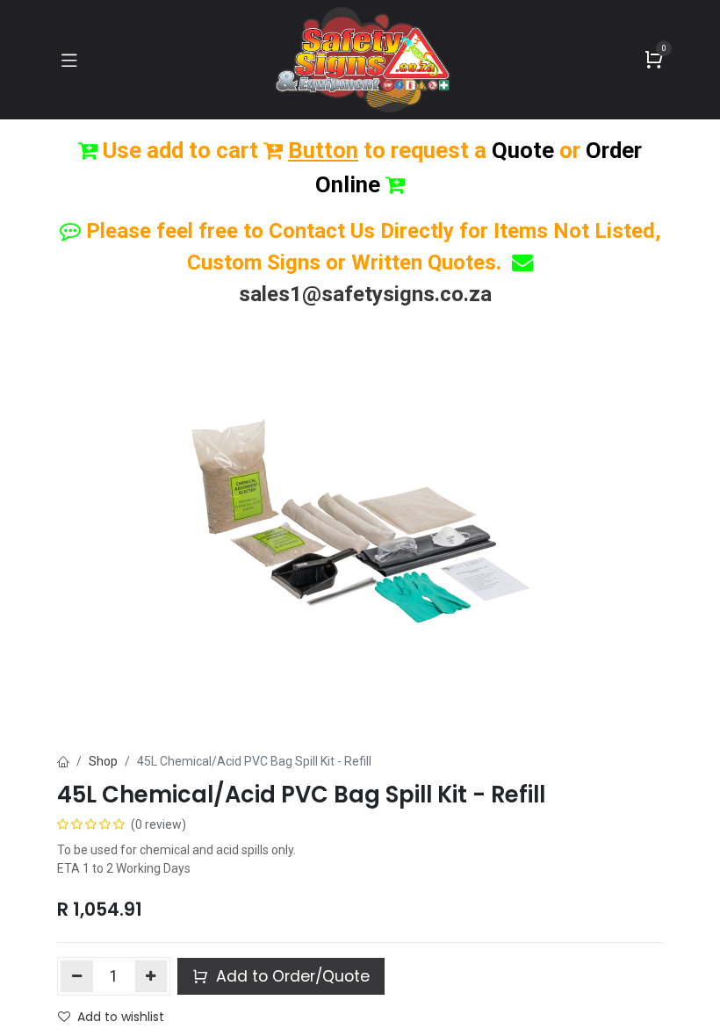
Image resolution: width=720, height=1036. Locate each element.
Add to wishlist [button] (120, 1016)
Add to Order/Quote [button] (291, 976)
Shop (103, 761)
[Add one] (151, 976)
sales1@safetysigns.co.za (365, 294)
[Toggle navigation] (69, 59)
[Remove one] (77, 976)
